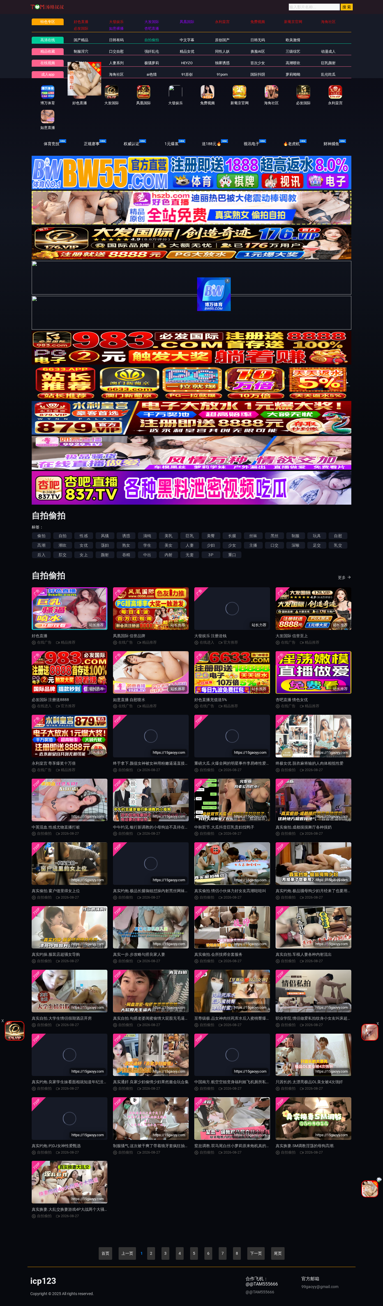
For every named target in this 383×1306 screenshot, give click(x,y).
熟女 (126, 545)
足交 (317, 545)
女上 (83, 555)
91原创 (187, 74)
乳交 (338, 545)
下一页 (256, 1253)
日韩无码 (257, 40)
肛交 (62, 555)
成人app (47, 74)
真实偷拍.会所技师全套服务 (218, 954)
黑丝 (274, 535)
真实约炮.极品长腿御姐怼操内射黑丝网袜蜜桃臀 (155, 891)
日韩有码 (116, 40)
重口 (232, 555)
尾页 (278, 1253)
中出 (147, 555)
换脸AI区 (258, 51)
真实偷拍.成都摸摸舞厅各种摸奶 (304, 827)
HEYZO (187, 63)
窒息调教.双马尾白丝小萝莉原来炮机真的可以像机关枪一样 (245, 1145)
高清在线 (47, 40)
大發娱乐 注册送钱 (210, 636)
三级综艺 (293, 51)
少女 (232, 545)
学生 (147, 545)
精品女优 (187, 51)
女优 (83, 545)
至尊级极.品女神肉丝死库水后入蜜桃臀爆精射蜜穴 (238, 1018)
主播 (253, 545)
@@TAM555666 (260, 1292)
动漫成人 (328, 51)
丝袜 (253, 535)
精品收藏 (47, 51)
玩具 (317, 535)
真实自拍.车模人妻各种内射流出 (304, 954)
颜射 (105, 555)
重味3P (81, 63)
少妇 (211, 545)
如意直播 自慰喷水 (129, 699)
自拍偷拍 (151, 40)
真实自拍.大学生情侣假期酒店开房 (62, 1018)
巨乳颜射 (328, 63)
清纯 (147, 535)
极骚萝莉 (151, 63)
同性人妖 (222, 51)
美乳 (168, 535)
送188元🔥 (211, 143)
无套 (189, 555)
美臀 (211, 535)
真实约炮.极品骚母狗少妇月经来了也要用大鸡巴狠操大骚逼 (327, 891)
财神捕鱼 (331, 143)
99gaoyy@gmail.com (319, 1286)
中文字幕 (187, 40)
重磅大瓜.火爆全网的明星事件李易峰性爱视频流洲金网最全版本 (249, 763)
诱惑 (126, 535)
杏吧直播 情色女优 (292, 699)
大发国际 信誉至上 (292, 636)
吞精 (126, 555)
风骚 (105, 535)
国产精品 (81, 40)
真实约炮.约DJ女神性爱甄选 (56, 1145)
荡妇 (105, 545)
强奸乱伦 (151, 51)
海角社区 (116, 74)
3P (210, 555)
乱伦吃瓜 (328, 74)
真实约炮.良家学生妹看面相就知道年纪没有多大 (73, 1082)
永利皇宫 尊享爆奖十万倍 (54, 763)
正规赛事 (92, 143)
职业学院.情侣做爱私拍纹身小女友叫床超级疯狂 (317, 1018)
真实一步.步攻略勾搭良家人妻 (139, 954)
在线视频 (47, 63)
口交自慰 (116, 51)
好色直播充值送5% (210, 699)
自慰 (338, 535)
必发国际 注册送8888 (50, 699)
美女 (168, 545)
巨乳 (189, 535)
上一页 (127, 1253)
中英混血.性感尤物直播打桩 (56, 827)
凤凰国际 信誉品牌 (129, 636)
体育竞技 (51, 143)
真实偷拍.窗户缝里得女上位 (56, 891)
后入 (41, 555)
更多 (342, 577)
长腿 (232, 535)
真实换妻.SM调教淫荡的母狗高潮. (305, 1145)
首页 (105, 1253)
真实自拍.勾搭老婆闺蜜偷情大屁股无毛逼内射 (153, 1018)
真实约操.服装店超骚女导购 (56, 954)
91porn (222, 74)
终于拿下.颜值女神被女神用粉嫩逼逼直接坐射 (153, 763)
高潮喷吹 (293, 63)
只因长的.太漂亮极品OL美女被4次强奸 (309, 1082)
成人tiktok (81, 74)
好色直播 (39, 636)
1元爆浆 (172, 143)
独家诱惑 (222, 63)
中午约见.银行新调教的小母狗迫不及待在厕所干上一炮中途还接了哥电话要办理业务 (186, 827)
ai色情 (152, 74)
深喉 (295, 545)
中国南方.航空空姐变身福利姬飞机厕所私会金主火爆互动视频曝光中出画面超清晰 (265, 1082)
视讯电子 (251, 143)
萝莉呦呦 (293, 74)
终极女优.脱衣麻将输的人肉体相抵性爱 (309, 763)
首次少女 (257, 63)
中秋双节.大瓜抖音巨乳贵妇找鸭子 (224, 827)
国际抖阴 (257, 74)
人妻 (189, 545)
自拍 (62, 535)
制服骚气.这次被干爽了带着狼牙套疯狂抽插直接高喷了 (160, 1145)
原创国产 (222, 40)
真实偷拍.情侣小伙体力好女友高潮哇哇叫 (230, 891)
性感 (83, 535)
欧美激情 (293, 40)
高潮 (41, 545)
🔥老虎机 (291, 143)
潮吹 (62, 545)
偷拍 (41, 535)
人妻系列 (116, 63)
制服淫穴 (81, 51)
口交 (274, 545)
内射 (168, 555)
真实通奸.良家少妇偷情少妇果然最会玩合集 (151, 1082)
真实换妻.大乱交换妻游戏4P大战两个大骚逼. (70, 1209)
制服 (295, 535)
